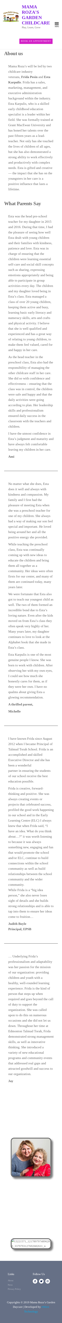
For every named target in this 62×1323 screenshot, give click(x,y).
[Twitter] (41, 1281)
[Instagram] (47, 1281)
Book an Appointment (36, 41)
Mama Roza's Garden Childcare (36, 14)
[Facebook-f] (35, 1281)
